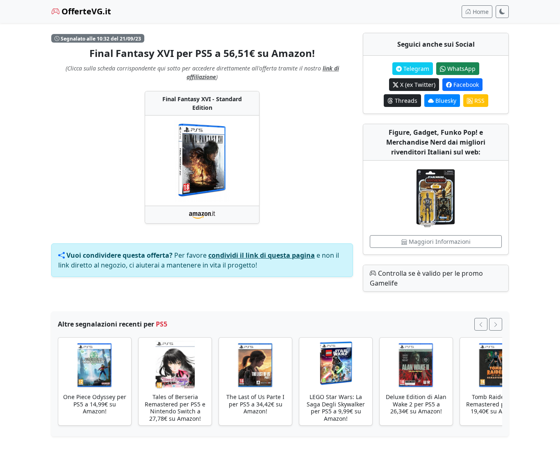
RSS (479, 100)
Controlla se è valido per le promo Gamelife (426, 278)
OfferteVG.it (85, 11)
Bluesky (445, 100)
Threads (405, 100)
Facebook (465, 84)
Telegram (415, 69)
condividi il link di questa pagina (261, 255)
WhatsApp (461, 69)
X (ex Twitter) (416, 84)
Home (480, 12)
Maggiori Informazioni (439, 241)
